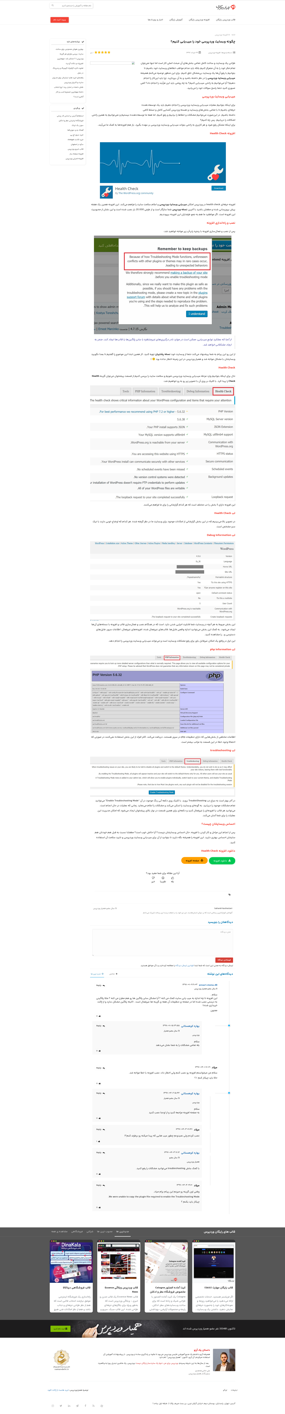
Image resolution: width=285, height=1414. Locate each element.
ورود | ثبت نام (59, 20)
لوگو (225, 1390)
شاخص (112, 974)
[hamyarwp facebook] (85, 1406)
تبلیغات (234, 1390)
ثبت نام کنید (59, 1329)
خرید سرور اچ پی (76, 134)
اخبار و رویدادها (155, 20)
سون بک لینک (77, 125)
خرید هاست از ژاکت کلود (58, 1390)
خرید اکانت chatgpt (75, 139)
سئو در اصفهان (77, 144)
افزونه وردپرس (221, 35)
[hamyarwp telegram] (77, 1406)
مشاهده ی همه (59, 1231)
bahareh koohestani (223, 908)
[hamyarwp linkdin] (69, 1406)
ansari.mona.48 (208, 985)
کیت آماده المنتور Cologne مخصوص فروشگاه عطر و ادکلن (168, 1290)
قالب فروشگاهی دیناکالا (77, 1288)
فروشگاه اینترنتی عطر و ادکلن (71, 120)
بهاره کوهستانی (190, 1026)
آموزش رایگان (175, 20)
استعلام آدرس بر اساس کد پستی (70, 115)
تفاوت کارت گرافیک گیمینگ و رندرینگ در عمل (68, 71)
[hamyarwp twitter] (61, 1406)
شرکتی (90, 1231)
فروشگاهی (77, 1231)
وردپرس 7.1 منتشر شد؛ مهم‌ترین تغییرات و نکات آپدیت (70, 61)
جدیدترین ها (122, 1231)
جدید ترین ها (96, 974)
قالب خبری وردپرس (75, 149)
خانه (233, 35)
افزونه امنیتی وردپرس (74, 158)
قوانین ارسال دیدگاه (184, 965)
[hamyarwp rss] (93, 1406)
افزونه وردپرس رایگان (199, 20)
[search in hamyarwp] (52, 5)
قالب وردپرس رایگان (225, 20)
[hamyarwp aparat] (102, 1406)
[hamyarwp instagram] (53, 1406)
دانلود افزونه (220, 861)
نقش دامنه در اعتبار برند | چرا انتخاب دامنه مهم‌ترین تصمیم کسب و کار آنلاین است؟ (68, 92)
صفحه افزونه (192, 861)
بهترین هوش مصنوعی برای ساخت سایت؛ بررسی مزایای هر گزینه (69, 52)
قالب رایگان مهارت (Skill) (218, 1288)
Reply (98, 985)
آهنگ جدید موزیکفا (75, 130)
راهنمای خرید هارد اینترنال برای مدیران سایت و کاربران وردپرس (67, 80)
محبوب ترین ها (105, 1231)
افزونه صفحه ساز (76, 153)
